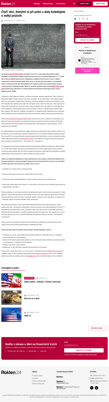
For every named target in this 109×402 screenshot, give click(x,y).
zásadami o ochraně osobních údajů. (87, 354)
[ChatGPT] (75, 18)
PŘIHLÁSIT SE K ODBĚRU (87, 40)
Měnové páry (48, 4)
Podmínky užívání (37, 376)
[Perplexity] (83, 18)
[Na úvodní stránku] (8, 3)
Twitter (91, 388)
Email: (77, 32)
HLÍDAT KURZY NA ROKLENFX (87, 70)
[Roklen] (60, 376)
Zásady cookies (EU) (38, 383)
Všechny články (97, 328)
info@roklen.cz (99, 378)
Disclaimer (35, 378)
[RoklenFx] (63, 382)
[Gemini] (79, 18)
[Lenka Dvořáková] (2, 20)
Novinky (37, 4)
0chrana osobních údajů (39, 381)
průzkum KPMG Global (15, 74)
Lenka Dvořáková (8, 20)
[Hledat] (74, 4)
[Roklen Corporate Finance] (68, 387)
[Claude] (87, 18)
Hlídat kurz (84, 3)
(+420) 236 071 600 (99, 375)
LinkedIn (96, 388)
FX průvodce (60, 4)
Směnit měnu (100, 4)
